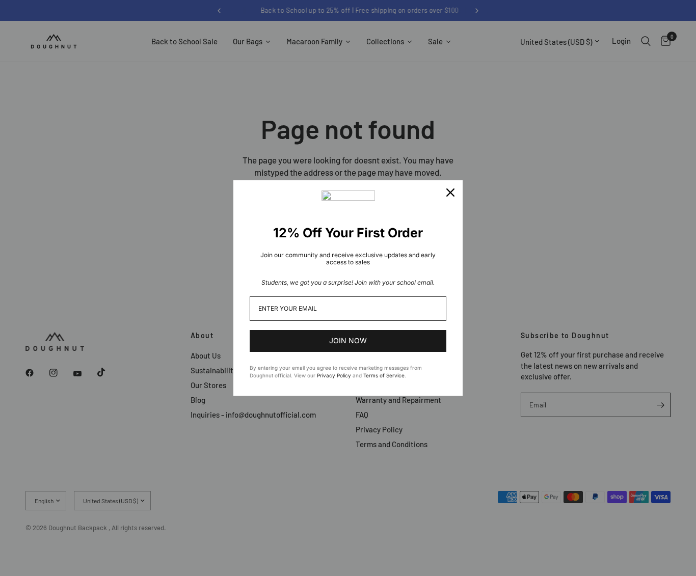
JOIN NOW (348, 340)
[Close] (450, 192)
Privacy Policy (334, 375)
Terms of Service (384, 375)
